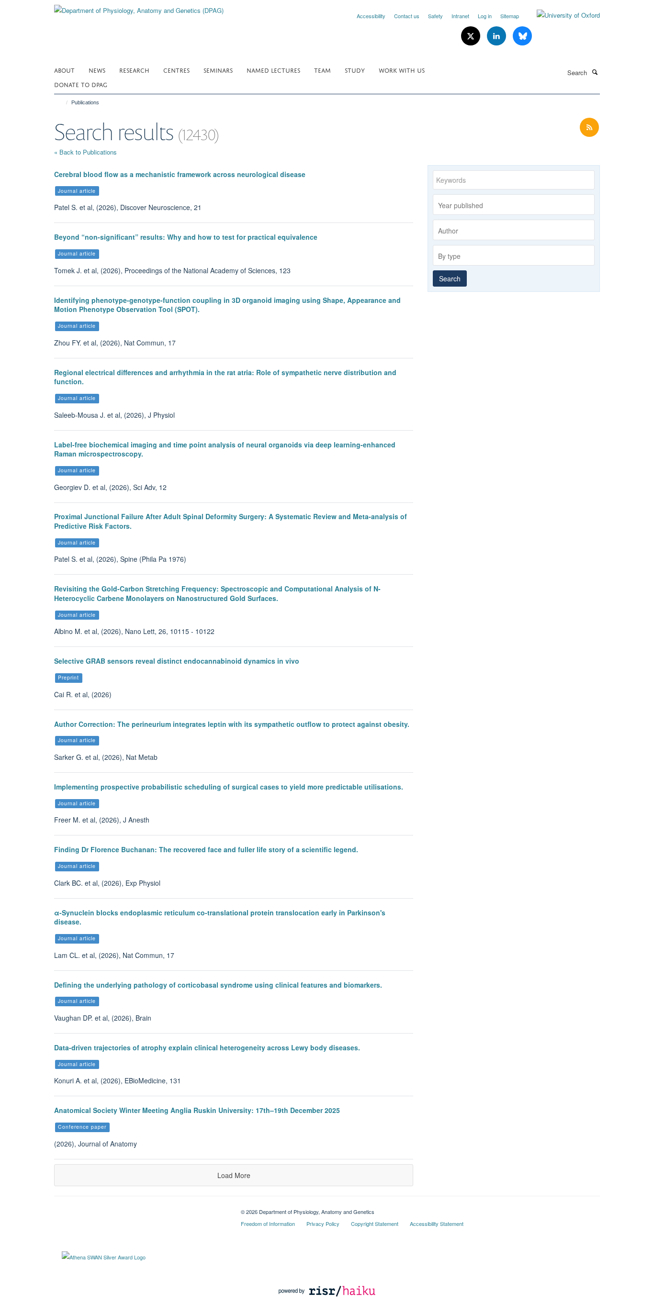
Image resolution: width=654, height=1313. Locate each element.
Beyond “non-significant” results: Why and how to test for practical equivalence (185, 237)
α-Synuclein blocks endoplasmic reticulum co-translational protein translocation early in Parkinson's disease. (219, 917)
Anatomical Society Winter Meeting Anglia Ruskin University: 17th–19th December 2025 (197, 1110)
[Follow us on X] (471, 36)
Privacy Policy (322, 1223)
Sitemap (509, 16)
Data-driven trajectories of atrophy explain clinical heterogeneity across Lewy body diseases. (207, 1047)
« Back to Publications (85, 151)
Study (355, 69)
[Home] (62, 102)
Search (450, 278)
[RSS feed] (589, 127)
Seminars (218, 69)
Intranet (460, 16)
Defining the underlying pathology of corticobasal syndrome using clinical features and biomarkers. (218, 985)
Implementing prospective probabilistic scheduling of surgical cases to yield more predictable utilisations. (228, 786)
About (64, 69)
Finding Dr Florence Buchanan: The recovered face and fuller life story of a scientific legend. (206, 849)
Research (134, 69)
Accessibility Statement (436, 1223)
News (97, 69)
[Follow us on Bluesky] (522, 36)
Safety (435, 16)
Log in (485, 16)
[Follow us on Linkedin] (497, 36)
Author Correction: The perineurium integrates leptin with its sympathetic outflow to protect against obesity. (231, 724)
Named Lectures (273, 69)
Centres (176, 69)
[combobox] (514, 204)
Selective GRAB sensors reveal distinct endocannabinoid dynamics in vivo (176, 661)
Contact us (406, 16)
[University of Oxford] (561, 15)
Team (322, 69)
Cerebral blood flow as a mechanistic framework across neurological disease (179, 174)
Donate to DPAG (80, 84)
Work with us (402, 69)
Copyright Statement (374, 1223)
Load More (233, 1175)
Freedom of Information (268, 1223)
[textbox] (516, 205)
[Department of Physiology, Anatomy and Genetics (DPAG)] (139, 6)
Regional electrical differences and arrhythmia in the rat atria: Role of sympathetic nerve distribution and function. (225, 377)
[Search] (594, 72)
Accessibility (371, 16)
